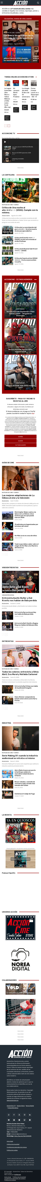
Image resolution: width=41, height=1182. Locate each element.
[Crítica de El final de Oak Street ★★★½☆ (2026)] (7, 250)
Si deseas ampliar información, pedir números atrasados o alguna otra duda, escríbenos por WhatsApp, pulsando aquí (20, 407)
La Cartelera (8, 175)
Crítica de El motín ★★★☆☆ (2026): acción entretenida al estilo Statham (25, 239)
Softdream (17, 1174)
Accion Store (21, 1106)
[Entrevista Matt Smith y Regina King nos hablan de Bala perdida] (7, 626)
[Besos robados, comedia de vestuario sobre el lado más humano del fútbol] (7, 784)
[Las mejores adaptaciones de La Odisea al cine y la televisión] (20, 478)
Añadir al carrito (7, 118)
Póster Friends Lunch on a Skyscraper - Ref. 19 (35, 93)
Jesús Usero (6, 215)
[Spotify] (30, 1120)
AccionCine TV (11, 1106)
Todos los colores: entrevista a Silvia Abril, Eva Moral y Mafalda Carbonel (20, 673)
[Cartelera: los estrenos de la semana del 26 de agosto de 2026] (20, 33)
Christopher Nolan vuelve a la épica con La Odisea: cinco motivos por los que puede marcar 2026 (25, 514)
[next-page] (9, 125)
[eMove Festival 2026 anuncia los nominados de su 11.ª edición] (16, 54)
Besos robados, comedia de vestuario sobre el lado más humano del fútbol (25, 783)
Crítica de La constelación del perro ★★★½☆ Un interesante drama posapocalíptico (26, 229)
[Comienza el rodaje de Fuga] (7, 795)
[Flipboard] (14, 1120)
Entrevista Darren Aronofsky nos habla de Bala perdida (25, 613)
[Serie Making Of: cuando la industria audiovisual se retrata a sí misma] (20, 738)
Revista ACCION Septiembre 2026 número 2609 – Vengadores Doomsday (20, 314)
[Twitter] (19, 1115)
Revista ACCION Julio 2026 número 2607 (20, 387)
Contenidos (20, 309)
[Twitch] (25, 1120)
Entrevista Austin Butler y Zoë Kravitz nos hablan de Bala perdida (19, 599)
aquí (33, 413)
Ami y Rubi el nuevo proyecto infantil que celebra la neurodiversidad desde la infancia (25, 773)
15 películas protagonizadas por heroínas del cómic (26, 525)
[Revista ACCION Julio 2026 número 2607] (20, 372)
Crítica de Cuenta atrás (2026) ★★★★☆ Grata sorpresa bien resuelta (26, 260)
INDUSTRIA (6, 723)
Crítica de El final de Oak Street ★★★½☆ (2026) (26, 250)
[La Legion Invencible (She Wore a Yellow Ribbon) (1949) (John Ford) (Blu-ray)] (7, 83)
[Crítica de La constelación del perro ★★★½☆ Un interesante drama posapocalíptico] (7, 230)
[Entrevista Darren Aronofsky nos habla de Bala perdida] (7, 615)
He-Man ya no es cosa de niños (26, 536)
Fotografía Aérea (13, 1108)
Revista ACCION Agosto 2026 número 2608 (20, 351)
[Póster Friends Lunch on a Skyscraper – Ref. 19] (34, 83)
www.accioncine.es (12, 1100)
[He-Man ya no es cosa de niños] (7, 536)
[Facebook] (14, 1115)
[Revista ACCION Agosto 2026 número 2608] (20, 336)
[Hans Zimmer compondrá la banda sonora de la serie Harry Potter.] (7, 700)
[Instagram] (25, 1115)
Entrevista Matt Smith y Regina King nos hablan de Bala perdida (26, 624)
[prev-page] (5, 125)
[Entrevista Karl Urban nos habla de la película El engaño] (7, 689)
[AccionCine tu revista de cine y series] (20, 1053)
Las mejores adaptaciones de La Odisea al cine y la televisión (18, 496)
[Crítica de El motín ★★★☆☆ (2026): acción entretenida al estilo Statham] (7, 240)
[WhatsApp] (9, 1115)
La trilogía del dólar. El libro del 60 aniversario (26, 93)
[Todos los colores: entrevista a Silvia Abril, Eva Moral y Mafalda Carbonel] (20, 655)
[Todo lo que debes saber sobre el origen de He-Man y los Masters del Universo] (7, 547)
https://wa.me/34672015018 (22, 1136)
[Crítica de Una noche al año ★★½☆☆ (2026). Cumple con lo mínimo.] (20, 190)
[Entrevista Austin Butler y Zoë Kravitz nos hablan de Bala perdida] (20, 582)
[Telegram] (19, 1120)
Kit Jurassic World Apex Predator (16, 93)
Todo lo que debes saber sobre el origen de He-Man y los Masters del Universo (27, 546)
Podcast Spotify (8, 873)
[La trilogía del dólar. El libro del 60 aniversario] (25, 83)
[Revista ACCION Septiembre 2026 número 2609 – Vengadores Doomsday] (20, 300)
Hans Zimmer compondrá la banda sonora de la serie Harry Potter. (26, 698)
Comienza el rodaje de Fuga (25, 794)
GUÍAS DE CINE (8, 463)
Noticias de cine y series (12, 32)
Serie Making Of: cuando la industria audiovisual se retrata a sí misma (20, 756)
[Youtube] (9, 1120)
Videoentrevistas (10, 568)
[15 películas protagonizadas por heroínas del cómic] (7, 526)
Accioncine (5, 501)
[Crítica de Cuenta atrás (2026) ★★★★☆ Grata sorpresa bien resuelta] (7, 261)
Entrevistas (8, 641)
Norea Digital (30, 1106)
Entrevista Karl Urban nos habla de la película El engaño (26, 687)
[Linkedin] (30, 1115)
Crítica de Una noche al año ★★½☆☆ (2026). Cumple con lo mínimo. (20, 210)
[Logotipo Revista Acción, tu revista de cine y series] (20, 2)
